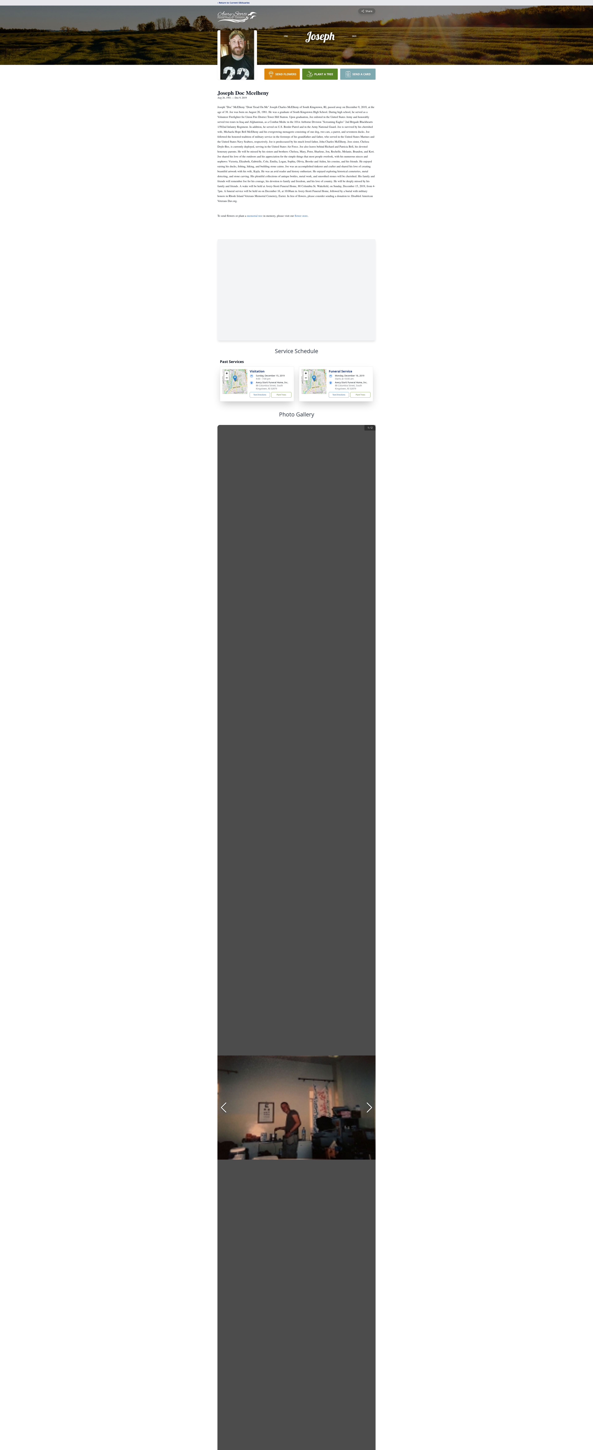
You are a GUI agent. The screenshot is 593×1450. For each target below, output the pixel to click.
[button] (235, 378)
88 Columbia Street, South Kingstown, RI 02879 (269, 387)
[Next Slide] (369, 1108)
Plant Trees (281, 394)
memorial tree (255, 215)
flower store (301, 215)
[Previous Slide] (223, 1108)
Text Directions (259, 394)
